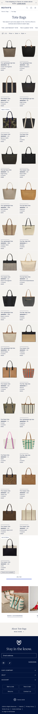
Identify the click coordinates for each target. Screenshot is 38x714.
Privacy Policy (30, 706)
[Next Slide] (35, 3)
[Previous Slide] (2, 3)
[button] (27, 7)
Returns (10, 691)
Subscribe (32, 662)
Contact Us (27, 691)
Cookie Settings (16, 709)
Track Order (27, 687)
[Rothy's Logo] (6, 7)
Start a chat (10, 687)
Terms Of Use (5, 709)
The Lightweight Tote (10, 28)
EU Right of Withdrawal (8, 711)
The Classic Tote (26, 28)
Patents (21, 706)
